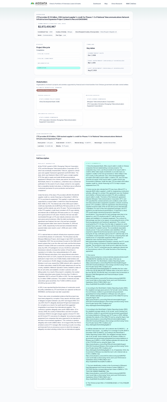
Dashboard (97, 3)
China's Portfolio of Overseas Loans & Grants (65, 3)
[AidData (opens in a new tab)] (38, 4)
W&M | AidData (131, 3)
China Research (116, 3)
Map (106, 3)
